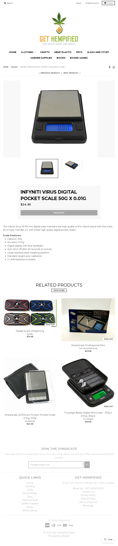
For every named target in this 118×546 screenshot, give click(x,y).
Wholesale (88, 505)
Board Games (79, 57)
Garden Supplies (41, 57)
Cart (110, 3)
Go (87, 465)
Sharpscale (30, 421)
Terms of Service (88, 502)
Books (61, 57)
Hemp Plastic (63, 52)
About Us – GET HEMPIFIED (88, 488)
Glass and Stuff (98, 52)
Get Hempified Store (88, 348)
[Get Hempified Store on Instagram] (114, 67)
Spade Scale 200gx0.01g (30, 330)
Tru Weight (88, 419)
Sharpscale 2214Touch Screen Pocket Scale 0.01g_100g (30, 416)
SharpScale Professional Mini (88, 345)
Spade (30, 334)
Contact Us (88, 491)
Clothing (27, 52)
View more (59, 290)
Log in (78, 3)
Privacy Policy (88, 495)
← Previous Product (49, 73)
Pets (79, 52)
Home (12, 52)
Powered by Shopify (59, 536)
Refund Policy (88, 498)
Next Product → (72, 73)
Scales (14, 67)
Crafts (45, 52)
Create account (92, 3)
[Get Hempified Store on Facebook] (109, 67)
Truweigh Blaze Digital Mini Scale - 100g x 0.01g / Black (88, 414)
